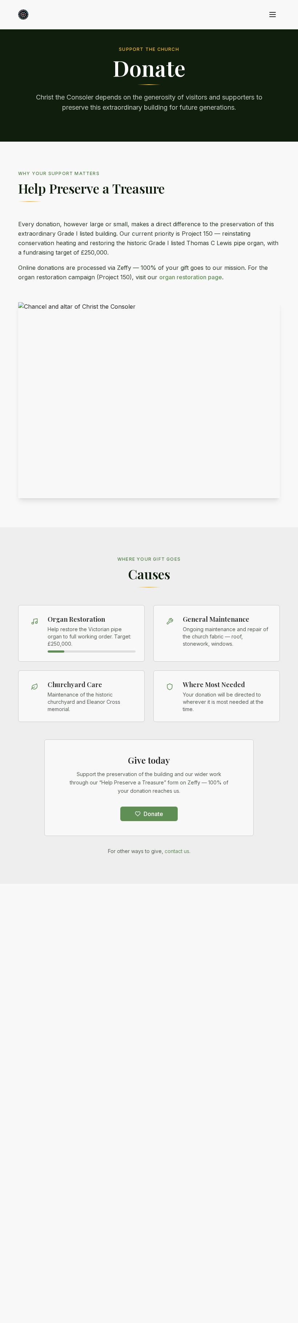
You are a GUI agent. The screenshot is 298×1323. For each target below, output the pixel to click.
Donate (153, 813)
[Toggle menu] (272, 14)
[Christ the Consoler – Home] (23, 14)
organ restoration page (190, 277)
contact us (177, 851)
